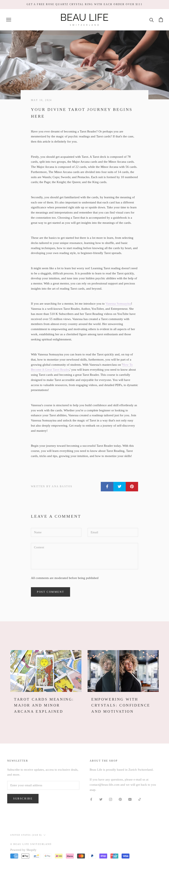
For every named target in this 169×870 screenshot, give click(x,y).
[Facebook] (91, 799)
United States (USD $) (26, 835)
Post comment (50, 591)
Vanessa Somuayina (118, 303)
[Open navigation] (8, 19)
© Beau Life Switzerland (31, 844)
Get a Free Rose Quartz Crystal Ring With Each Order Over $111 (84, 4)
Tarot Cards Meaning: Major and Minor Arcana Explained (44, 705)
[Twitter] (100, 799)
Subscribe (23, 798)
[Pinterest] (120, 799)
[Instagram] (110, 799)
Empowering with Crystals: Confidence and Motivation (120, 705)
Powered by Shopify (23, 849)
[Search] (151, 19)
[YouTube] (129, 799)
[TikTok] (139, 799)
